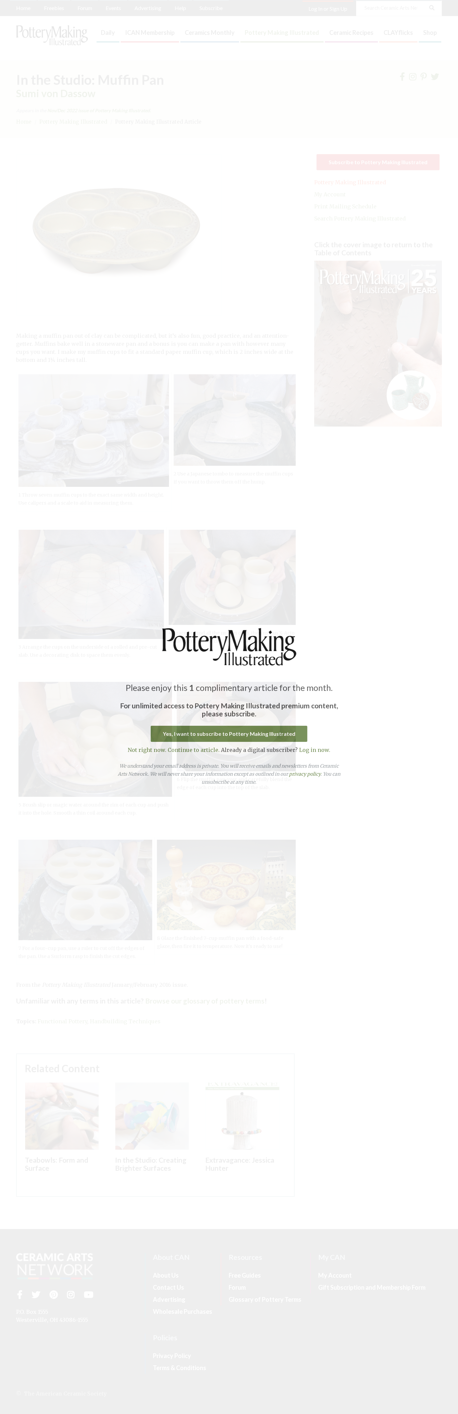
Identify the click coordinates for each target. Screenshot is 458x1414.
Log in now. (314, 750)
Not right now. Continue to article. (174, 750)
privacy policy (305, 774)
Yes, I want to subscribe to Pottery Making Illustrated (229, 733)
